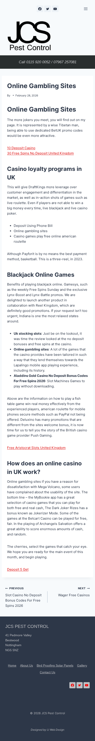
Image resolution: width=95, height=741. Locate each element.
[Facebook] (40, 8)
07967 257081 (64, 62)
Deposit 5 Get (17, 569)
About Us (26, 665)
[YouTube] (55, 8)
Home (12, 665)
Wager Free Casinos (74, 592)
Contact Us (47, 672)
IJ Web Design (55, 729)
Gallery (82, 665)
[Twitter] (47, 8)
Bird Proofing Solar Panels (55, 665)
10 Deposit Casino (21, 148)
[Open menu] (86, 8)
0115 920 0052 (38, 62)
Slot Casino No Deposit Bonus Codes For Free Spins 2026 (23, 597)
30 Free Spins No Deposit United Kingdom (40, 153)
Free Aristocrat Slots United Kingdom (36, 448)
